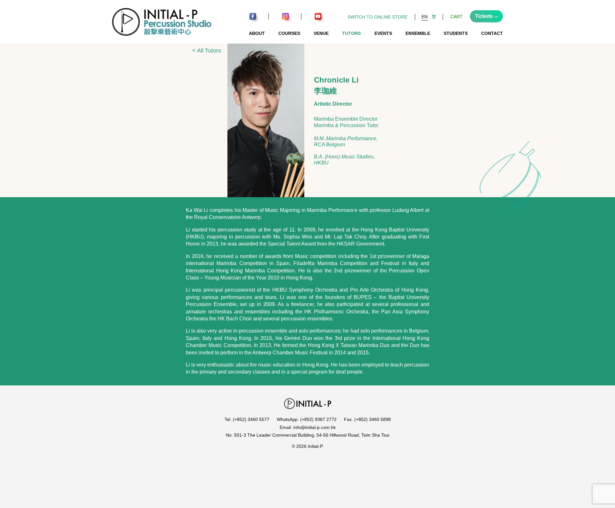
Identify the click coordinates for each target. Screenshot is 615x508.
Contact (492, 33)
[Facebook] (252, 16)
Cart (456, 16)
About (257, 33)
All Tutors (206, 50)
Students (456, 33)
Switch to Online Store (377, 17)
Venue (321, 33)
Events (383, 33)
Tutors (351, 33)
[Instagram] (285, 16)
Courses (289, 33)
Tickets (486, 16)
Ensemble (418, 33)
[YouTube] (317, 16)
